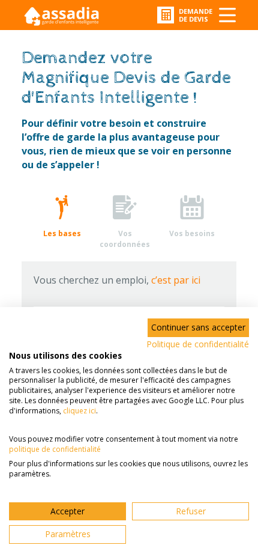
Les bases (62, 233)
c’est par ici (175, 280)
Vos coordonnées (125, 238)
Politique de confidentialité (197, 344)
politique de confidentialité (55, 449)
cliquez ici (79, 411)
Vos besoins (192, 233)
